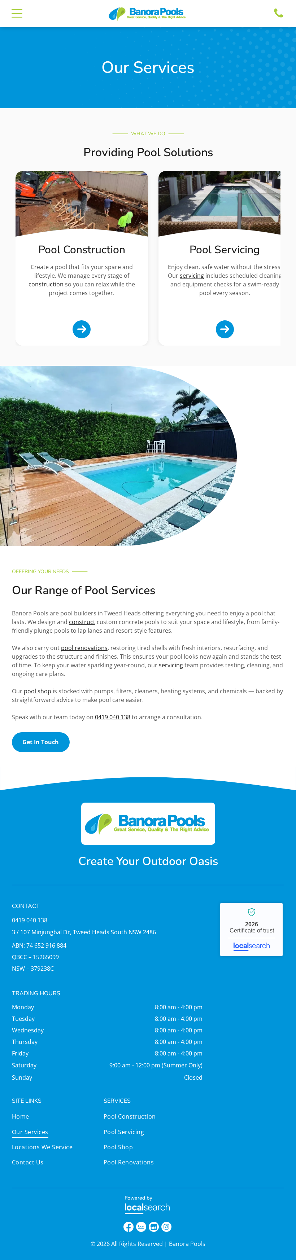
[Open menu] (17, 13)
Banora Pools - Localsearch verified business (251, 929)
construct (82, 622)
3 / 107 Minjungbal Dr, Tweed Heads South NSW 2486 (84, 932)
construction (46, 284)
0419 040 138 (112, 717)
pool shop (37, 691)
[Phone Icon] (278, 17)
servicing (192, 276)
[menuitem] (56, 1118)
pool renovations (84, 648)
